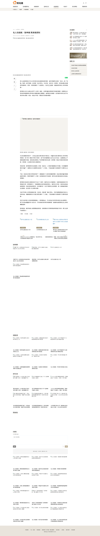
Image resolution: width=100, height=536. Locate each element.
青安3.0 (15, 9)
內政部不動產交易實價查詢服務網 (78, 65)
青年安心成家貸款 (75, 71)
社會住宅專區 (74, 68)
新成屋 (26, 213)
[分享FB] (14, 78)
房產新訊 (15, 6)
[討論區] (14, 85)
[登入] (83, 3)
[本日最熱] (86, 30)
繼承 (21, 9)
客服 (34, 529)
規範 (14, 446)
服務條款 (44, 529)
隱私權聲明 (52, 529)
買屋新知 (84, 6)
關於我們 (68, 529)
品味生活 (46, 6)
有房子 (65, 6)
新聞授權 (38, 529)
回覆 (66, 446)
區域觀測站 (26, 6)
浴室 (32, 9)
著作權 (47, 529)
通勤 (22, 213)
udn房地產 (18, 29)
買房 (31, 213)
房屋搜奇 (36, 6)
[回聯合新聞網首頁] (14, 2)
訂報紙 (63, 529)
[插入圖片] (63, 446)
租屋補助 (27, 9)
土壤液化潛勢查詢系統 (76, 73)
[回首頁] (18, 2)
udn (14, 29)
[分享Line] (14, 82)
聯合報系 (58, 529)
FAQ (31, 529)
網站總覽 (73, 529)
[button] (86, 3)
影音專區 (74, 6)
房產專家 (56, 6)
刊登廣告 (27, 529)
